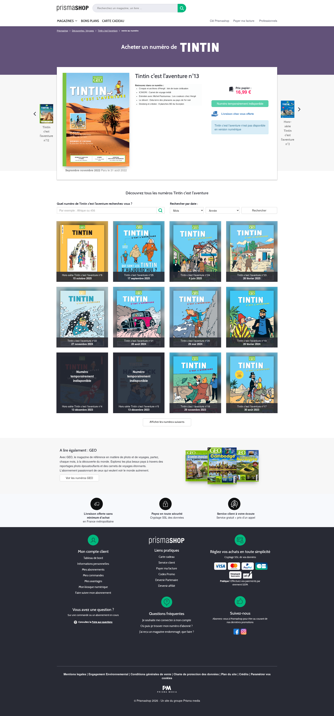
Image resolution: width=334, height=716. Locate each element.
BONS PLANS (90, 21)
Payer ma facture (243, 21)
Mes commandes (93, 575)
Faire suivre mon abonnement (93, 593)
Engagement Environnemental (108, 674)
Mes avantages (93, 581)
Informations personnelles (93, 564)
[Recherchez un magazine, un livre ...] (182, 8)
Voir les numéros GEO (79, 478)
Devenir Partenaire (166, 580)
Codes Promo (166, 574)
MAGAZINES (65, 21)
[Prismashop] (73, 8)
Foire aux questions (102, 622)
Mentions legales (75, 674)
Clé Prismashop (219, 21)
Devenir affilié (166, 586)
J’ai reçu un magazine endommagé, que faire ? (166, 632)
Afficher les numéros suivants (167, 422)
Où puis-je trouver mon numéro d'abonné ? (167, 626)
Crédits (244, 674)
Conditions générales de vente (151, 674)
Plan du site (229, 674)
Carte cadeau (167, 557)
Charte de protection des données (196, 674)
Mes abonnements (93, 569)
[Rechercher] (160, 210)
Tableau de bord (93, 558)
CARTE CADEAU (113, 21)
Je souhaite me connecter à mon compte (166, 620)
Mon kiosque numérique (93, 587)
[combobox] (135, 8)
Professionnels (268, 21)
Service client (166, 562)
